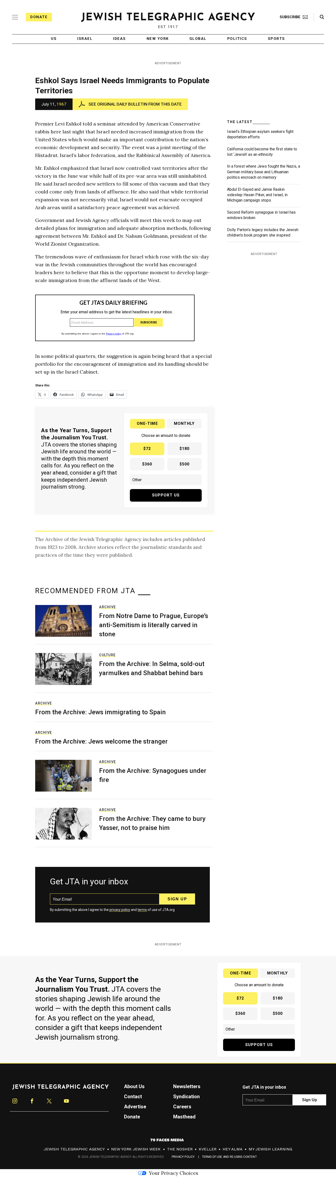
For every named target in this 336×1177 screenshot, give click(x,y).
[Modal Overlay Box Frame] (168, 588)
